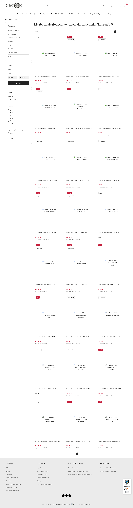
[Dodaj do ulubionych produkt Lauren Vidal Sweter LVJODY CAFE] (62, 245)
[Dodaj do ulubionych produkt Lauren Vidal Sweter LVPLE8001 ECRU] (125, 141)
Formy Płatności (42, 474)
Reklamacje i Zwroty (43, 477)
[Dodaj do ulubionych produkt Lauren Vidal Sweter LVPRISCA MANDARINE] (93, 89)
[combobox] (43, 31)
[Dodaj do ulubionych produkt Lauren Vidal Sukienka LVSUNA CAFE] (62, 297)
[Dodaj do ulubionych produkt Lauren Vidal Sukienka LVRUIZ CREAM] (93, 297)
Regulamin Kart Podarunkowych (78, 471)
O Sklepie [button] (9, 463)
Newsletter (9, 481)
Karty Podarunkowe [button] (75, 463)
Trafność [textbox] (36, 31)
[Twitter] (69, 495)
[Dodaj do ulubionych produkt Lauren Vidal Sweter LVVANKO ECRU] (125, 37)
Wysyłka (39, 468)
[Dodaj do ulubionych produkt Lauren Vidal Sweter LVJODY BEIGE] (93, 245)
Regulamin (9, 474)
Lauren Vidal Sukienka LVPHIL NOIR (45, 389)
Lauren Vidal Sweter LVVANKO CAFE (45, 128)
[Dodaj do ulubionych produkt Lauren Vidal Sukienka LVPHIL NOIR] (62, 350)
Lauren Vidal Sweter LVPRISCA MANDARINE (79, 128)
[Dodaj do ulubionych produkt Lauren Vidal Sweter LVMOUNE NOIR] (125, 193)
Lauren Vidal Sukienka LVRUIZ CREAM (77, 337)
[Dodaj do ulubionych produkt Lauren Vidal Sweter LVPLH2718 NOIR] (62, 141)
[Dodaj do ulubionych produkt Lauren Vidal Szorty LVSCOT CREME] (62, 37)
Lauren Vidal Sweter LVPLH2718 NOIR (46, 180)
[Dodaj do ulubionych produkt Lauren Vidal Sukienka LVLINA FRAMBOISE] (62, 402)
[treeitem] (18, 30)
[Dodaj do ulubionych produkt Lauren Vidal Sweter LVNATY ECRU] (93, 193)
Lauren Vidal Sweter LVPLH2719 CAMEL (109, 128)
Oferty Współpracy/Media (13, 484)
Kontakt (8, 471)
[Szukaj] (28, 69)
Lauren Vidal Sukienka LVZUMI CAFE (108, 284)
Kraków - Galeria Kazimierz (108, 468)
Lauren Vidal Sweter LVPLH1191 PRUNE (77, 180)
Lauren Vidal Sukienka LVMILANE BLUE (109, 389)
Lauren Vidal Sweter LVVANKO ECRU (108, 76)
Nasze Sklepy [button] (105, 463)
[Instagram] (66, 495)
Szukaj (18, 83)
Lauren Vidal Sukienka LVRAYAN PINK (109, 337)
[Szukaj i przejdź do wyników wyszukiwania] (87, 6)
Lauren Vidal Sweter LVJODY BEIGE (76, 284)
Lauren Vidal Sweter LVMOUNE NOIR (108, 232)
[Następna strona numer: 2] (126, 31)
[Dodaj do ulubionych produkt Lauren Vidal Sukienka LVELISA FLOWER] (93, 402)
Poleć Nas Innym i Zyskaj (44, 484)
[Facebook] (63, 495)
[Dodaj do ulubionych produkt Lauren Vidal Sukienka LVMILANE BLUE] (125, 350)
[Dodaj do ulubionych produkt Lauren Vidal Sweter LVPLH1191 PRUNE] (93, 141)
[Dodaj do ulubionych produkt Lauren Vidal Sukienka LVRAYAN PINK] (125, 297)
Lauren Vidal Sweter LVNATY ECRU (76, 232)
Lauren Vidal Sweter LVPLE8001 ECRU (109, 180)
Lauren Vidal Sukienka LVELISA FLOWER (78, 441)
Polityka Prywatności (12, 477)
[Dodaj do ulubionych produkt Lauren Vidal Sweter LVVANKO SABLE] (93, 37)
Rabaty (39, 481)
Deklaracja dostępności (12, 490)
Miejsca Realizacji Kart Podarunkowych (80, 474)
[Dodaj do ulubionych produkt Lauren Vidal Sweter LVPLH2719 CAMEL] (125, 89)
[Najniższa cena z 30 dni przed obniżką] (63, 83)
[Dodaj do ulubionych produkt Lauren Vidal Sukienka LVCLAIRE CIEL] (125, 402)
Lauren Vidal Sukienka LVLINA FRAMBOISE (47, 441)
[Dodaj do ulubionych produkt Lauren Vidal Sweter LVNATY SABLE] (62, 193)
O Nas (8, 468)
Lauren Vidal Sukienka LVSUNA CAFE (46, 337)
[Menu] (130, 480)
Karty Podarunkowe (74, 468)
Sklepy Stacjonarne (11, 487)
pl (103, 6)
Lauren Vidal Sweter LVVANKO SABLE (77, 76)
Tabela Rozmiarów (42, 471)
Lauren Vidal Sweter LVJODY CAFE (45, 284)
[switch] (127, 492)
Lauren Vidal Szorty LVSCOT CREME (45, 76)
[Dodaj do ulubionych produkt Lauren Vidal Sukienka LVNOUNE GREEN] (93, 350)
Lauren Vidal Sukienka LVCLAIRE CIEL (109, 441)
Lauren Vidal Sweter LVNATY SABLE (45, 232)
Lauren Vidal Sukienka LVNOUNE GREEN (78, 389)
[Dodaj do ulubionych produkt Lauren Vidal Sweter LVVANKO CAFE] (62, 89)
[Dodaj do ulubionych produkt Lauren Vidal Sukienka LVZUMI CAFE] (125, 245)
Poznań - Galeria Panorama (108, 471)
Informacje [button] (41, 463)
